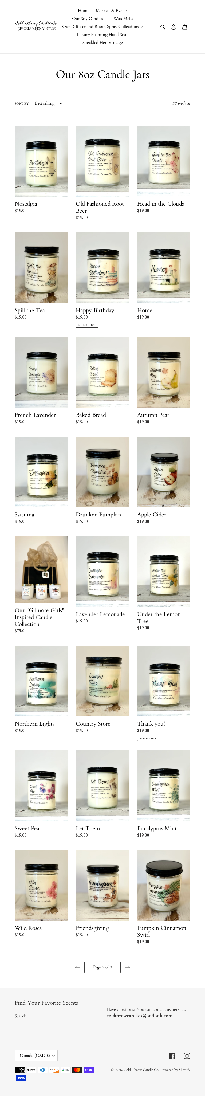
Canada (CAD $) (35, 1055)
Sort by (22, 103)
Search (20, 1016)
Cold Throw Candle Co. (141, 1070)
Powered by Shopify (175, 1070)
